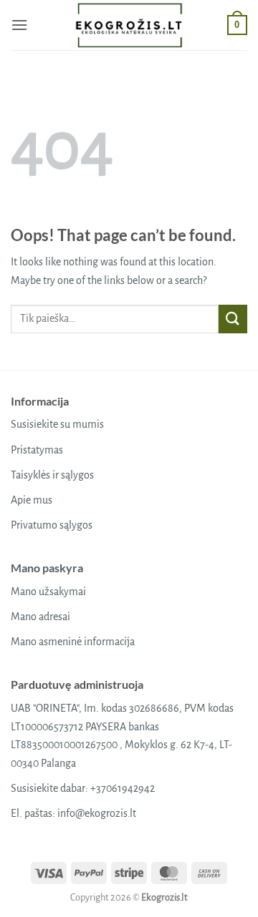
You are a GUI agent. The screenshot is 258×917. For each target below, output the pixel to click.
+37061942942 (122, 788)
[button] (19, 24)
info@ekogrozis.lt (96, 813)
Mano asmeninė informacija (73, 641)
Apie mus (31, 500)
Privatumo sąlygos (51, 525)
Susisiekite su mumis (57, 424)
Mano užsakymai (48, 591)
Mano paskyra (47, 567)
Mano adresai (40, 616)
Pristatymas (37, 450)
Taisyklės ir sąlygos (52, 475)
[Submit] (233, 319)
